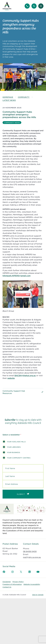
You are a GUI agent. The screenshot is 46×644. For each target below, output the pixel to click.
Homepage (8, 97)
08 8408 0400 (30, 551)
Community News (12, 123)
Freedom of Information (12, 584)
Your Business (13, 452)
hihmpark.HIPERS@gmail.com (16, 275)
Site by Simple (37, 595)
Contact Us (7, 587)
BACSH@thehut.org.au (25, 375)
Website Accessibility (31, 584)
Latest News (9, 100)
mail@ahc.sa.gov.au (32, 557)
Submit (21, 494)
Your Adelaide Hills (16, 442)
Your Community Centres (18, 458)
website (11, 378)
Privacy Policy (18, 582)
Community (24, 97)
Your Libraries (14, 447)
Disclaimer (7, 582)
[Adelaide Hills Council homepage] (7, 6)
